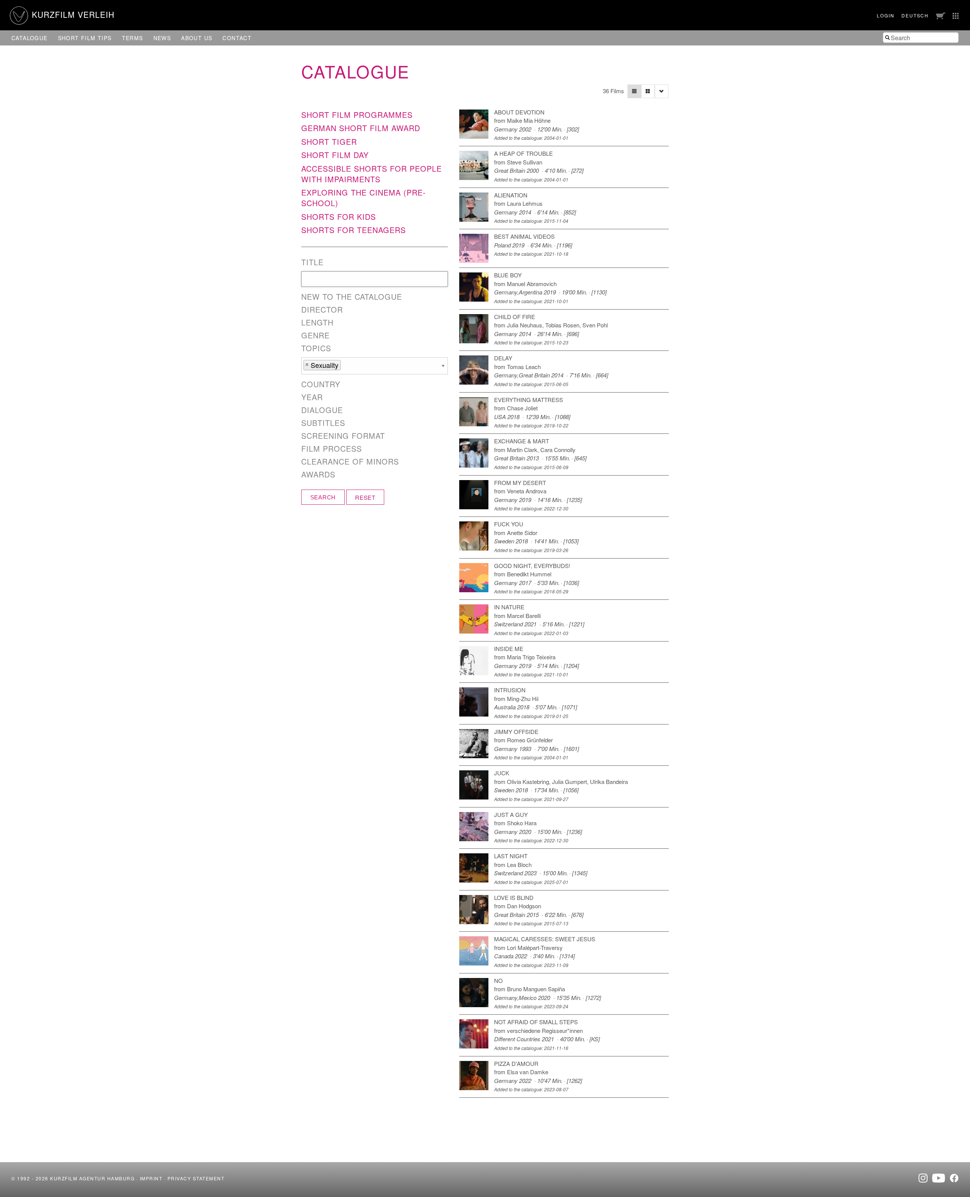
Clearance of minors (350, 461)
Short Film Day (335, 154)
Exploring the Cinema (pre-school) (363, 197)
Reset (365, 497)
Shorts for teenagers (353, 229)
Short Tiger (329, 141)
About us (196, 38)
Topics (316, 348)
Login (885, 15)
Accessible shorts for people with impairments (371, 174)
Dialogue (322, 410)
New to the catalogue (351, 296)
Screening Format (343, 436)
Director (322, 309)
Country (320, 384)
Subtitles (323, 423)
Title (312, 262)
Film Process (331, 448)
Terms (132, 38)
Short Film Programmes (357, 114)
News (162, 38)
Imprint (151, 1178)
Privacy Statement (196, 1178)
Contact (237, 38)
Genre (315, 335)
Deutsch (915, 15)
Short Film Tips (85, 38)
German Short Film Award (360, 127)
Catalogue (29, 38)
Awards (318, 474)
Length (317, 322)
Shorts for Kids (338, 216)
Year (312, 397)
